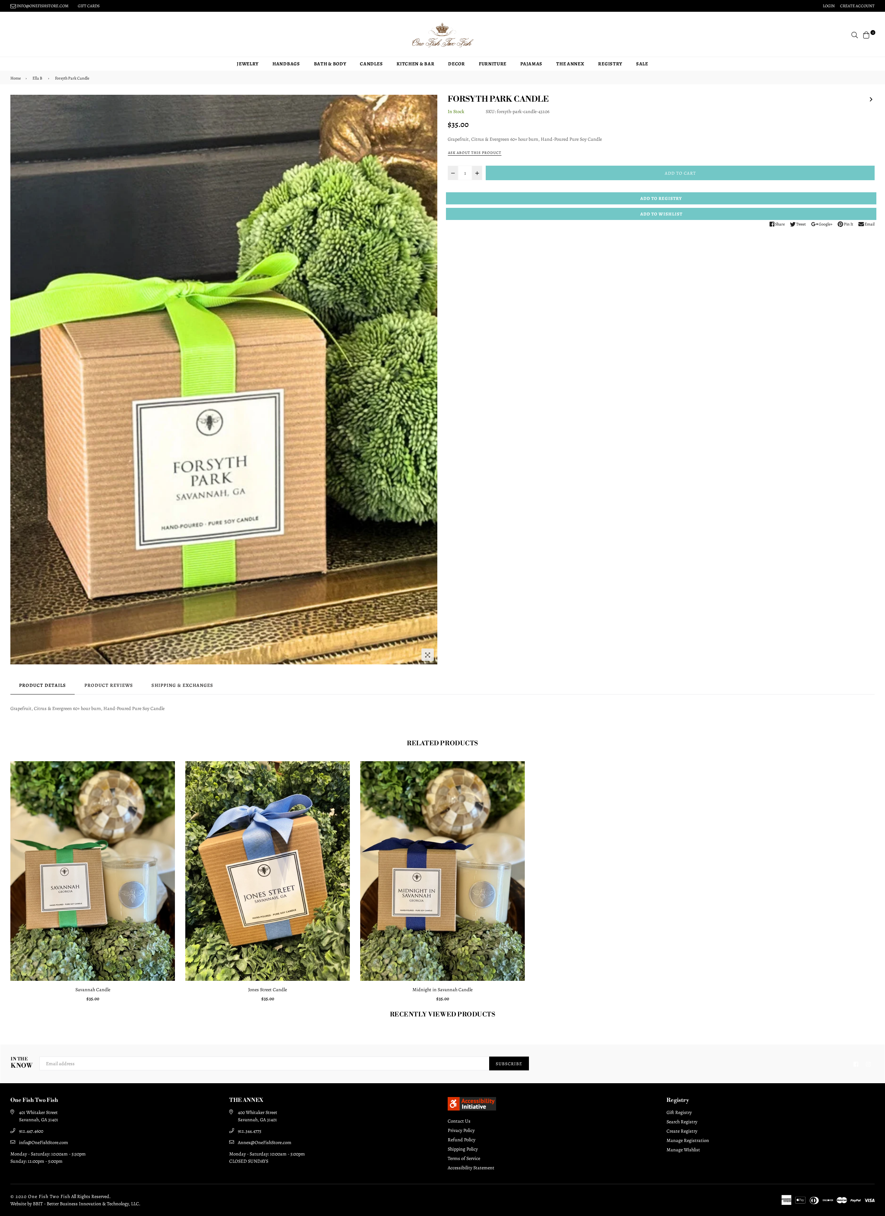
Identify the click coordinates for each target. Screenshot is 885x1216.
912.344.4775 (249, 1131)
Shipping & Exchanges (182, 685)
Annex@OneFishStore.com (264, 1142)
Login (829, 6)
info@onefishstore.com (42, 6)
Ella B (37, 78)
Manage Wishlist (683, 1149)
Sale (642, 64)
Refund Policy (461, 1139)
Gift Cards (89, 6)
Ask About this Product (474, 152)
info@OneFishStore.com (43, 1142)
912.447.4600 (31, 1131)
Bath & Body (330, 64)
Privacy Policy (461, 1130)
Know (21, 1063)
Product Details (42, 685)
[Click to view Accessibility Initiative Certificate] (472, 1108)
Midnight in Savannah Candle (442, 989)
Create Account (857, 6)
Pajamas (531, 64)
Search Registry (682, 1121)
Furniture (492, 64)
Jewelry (248, 64)
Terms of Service (464, 1158)
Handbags (286, 64)
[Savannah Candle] (871, 98)
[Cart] (866, 34)
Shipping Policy (463, 1149)
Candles (371, 64)
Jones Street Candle (267, 989)
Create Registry (682, 1131)
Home (15, 78)
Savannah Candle (92, 989)
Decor (456, 64)
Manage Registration (688, 1140)
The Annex (570, 64)
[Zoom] (427, 654)
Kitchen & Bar (415, 64)
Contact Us (459, 1121)
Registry (610, 64)
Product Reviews (108, 685)
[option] (223, 379)
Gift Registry (679, 1112)
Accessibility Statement (471, 1167)
